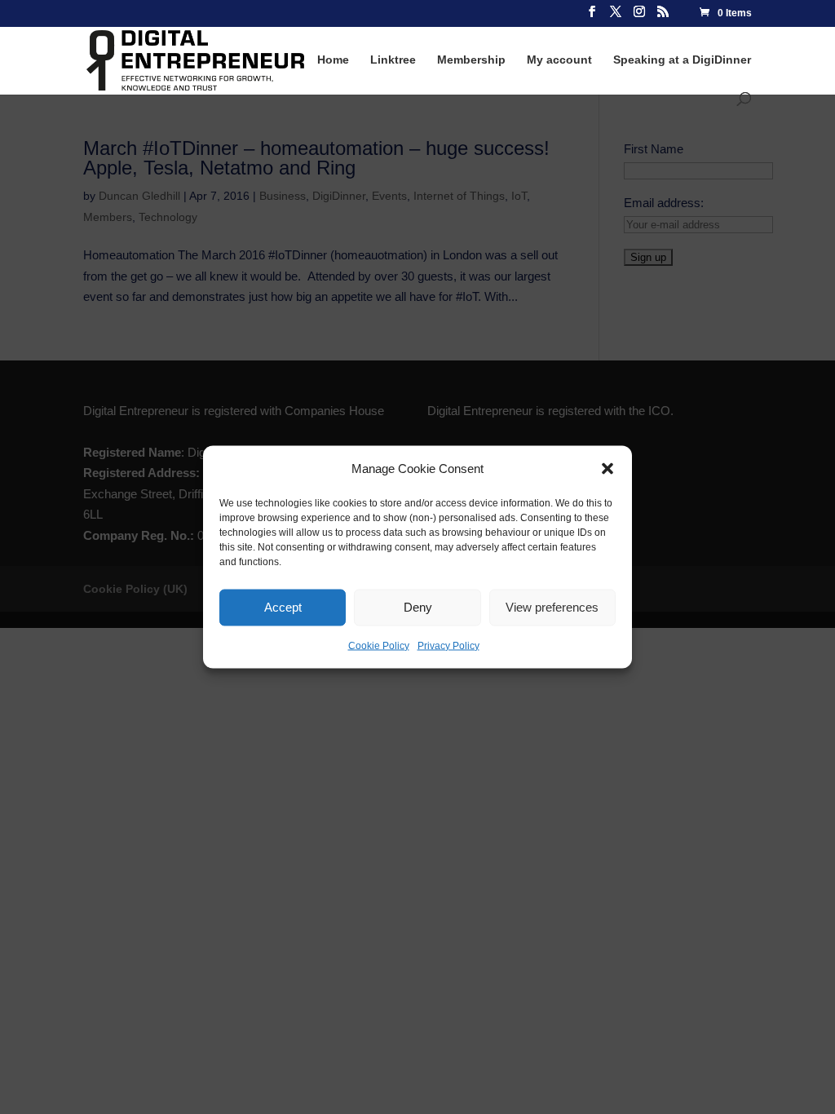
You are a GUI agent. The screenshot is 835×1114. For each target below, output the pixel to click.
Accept (283, 607)
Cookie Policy (378, 645)
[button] (607, 468)
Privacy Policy (448, 645)
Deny (418, 607)
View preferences (552, 607)
